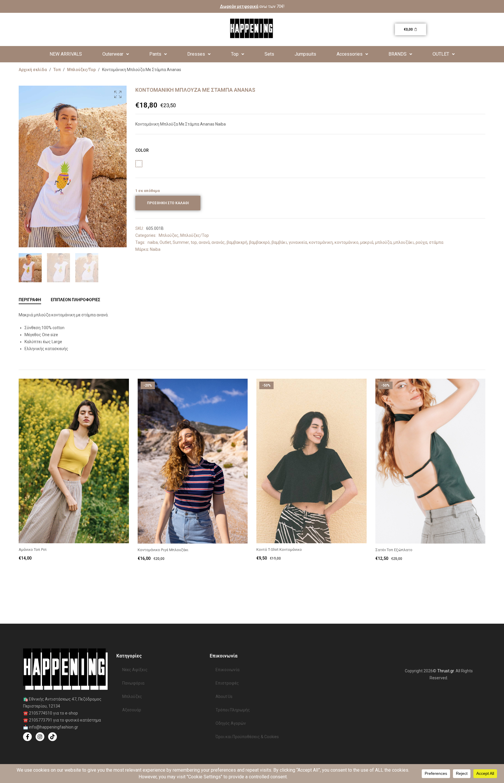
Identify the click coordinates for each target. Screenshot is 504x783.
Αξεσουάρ (131, 710)
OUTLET (441, 54)
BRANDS (397, 54)
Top (235, 54)
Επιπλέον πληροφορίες (75, 299)
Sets (269, 54)
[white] (138, 163)
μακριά (366, 242)
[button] (115, 54)
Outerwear (112, 54)
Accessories (350, 54)
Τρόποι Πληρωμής (233, 710)
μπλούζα (383, 242)
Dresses (196, 54)
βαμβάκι (279, 242)
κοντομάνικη (321, 242)
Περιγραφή (30, 299)
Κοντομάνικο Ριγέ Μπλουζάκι (163, 550)
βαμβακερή (237, 242)
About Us (224, 696)
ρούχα (421, 242)
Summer (181, 242)
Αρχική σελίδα (33, 69)
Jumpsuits (305, 54)
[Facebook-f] (27, 736)
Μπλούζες (168, 235)
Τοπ (57, 69)
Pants (155, 54)
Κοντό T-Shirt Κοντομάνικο (279, 549)
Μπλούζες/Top (81, 69)
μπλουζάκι (403, 242)
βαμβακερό (259, 242)
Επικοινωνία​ (227, 669)
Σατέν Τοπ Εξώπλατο (393, 550)
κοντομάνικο (346, 242)
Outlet (165, 242)
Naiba (155, 249)
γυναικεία (298, 242)
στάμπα (436, 242)
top (194, 242)
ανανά (204, 242)
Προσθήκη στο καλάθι (168, 203)
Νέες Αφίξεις (135, 669)
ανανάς (218, 242)
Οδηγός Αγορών (231, 723)
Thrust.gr (445, 671)
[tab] (30, 299)
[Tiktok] (52, 736)
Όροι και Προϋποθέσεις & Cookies (247, 736)
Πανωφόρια (133, 683)
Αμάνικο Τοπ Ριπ (33, 549)
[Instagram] (40, 736)
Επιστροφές (227, 683)
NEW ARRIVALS (66, 54)
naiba (153, 242)
